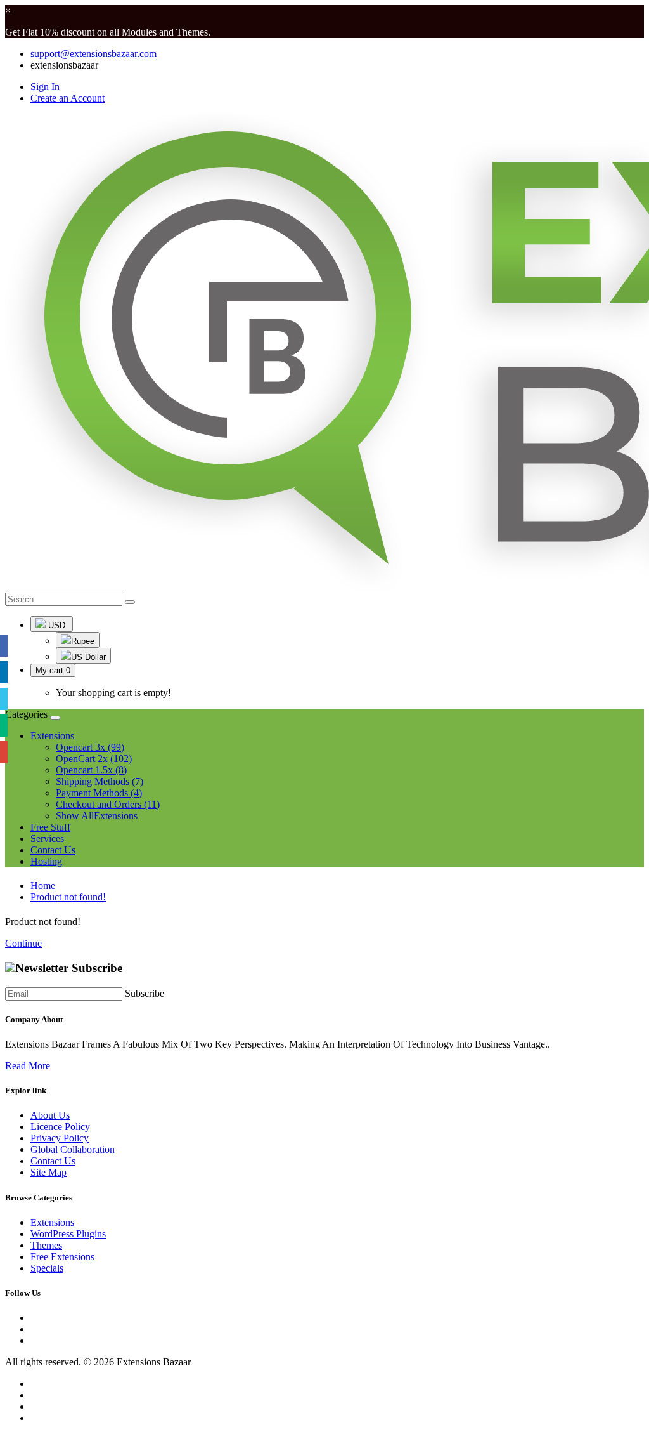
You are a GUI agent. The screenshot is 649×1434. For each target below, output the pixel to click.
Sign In (45, 86)
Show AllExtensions (97, 815)
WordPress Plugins (68, 1233)
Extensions (52, 1222)
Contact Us (52, 850)
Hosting (46, 861)
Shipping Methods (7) (99, 781)
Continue (23, 943)
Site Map (48, 1172)
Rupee (82, 641)
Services (47, 838)
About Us (50, 1115)
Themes (46, 1245)
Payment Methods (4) (99, 792)
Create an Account (67, 98)
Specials (46, 1268)
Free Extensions (62, 1256)
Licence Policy (60, 1126)
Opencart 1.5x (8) (91, 770)
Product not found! (68, 896)
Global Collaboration (72, 1149)
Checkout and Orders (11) (108, 804)
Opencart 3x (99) (90, 747)
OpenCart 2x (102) (94, 758)
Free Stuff (50, 827)
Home (42, 885)
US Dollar (88, 657)
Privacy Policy (59, 1138)
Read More (27, 1065)
